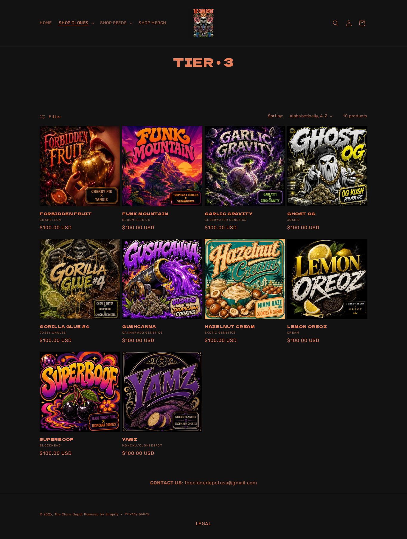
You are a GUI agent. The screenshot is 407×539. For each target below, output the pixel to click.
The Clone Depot (69, 514)
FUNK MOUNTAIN (145, 213)
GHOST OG (301, 213)
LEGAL (204, 523)
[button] (76, 23)
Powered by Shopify (101, 514)
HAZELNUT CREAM (230, 326)
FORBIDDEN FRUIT (66, 213)
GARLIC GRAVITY (228, 213)
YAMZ (129, 439)
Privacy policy (137, 514)
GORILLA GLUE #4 (65, 326)
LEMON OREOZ (307, 326)
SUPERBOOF (57, 439)
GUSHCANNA (139, 326)
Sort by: (276, 115)
